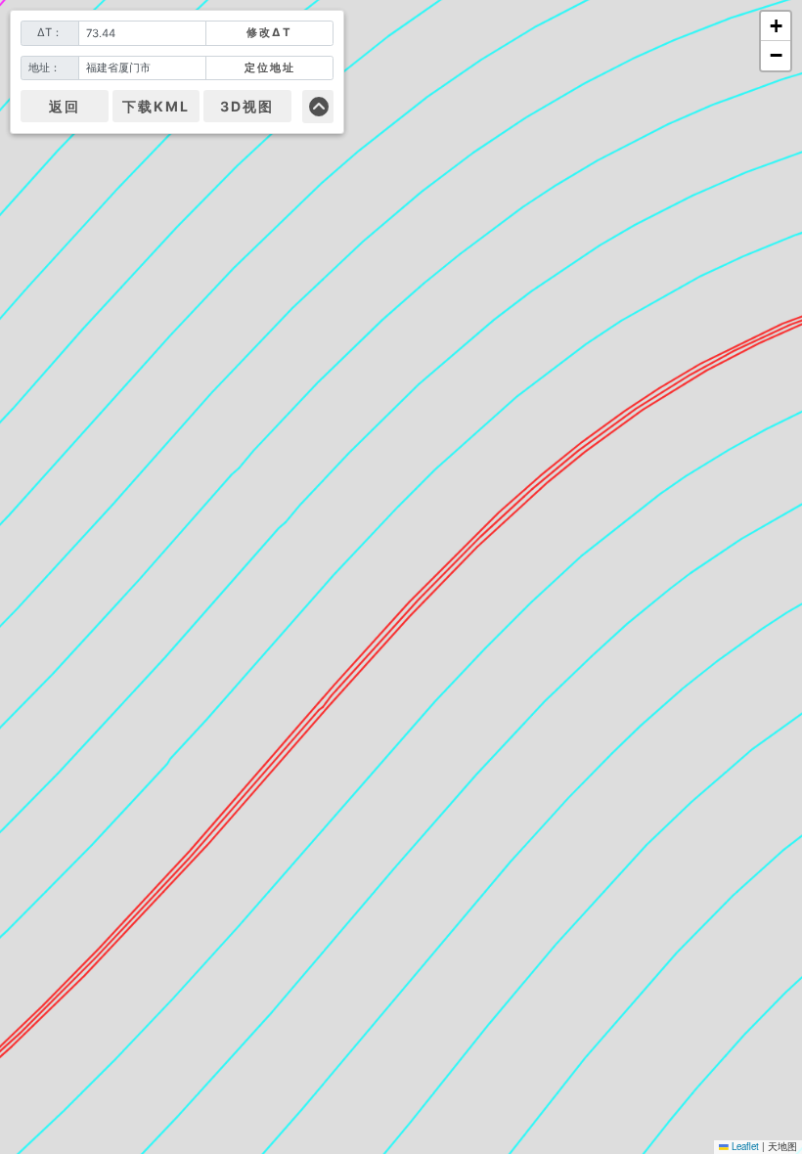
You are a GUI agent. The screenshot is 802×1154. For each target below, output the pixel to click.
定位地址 (270, 67)
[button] (775, 26)
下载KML (156, 106)
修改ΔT (269, 32)
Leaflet (744, 1146)
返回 (64, 106)
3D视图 (247, 106)
